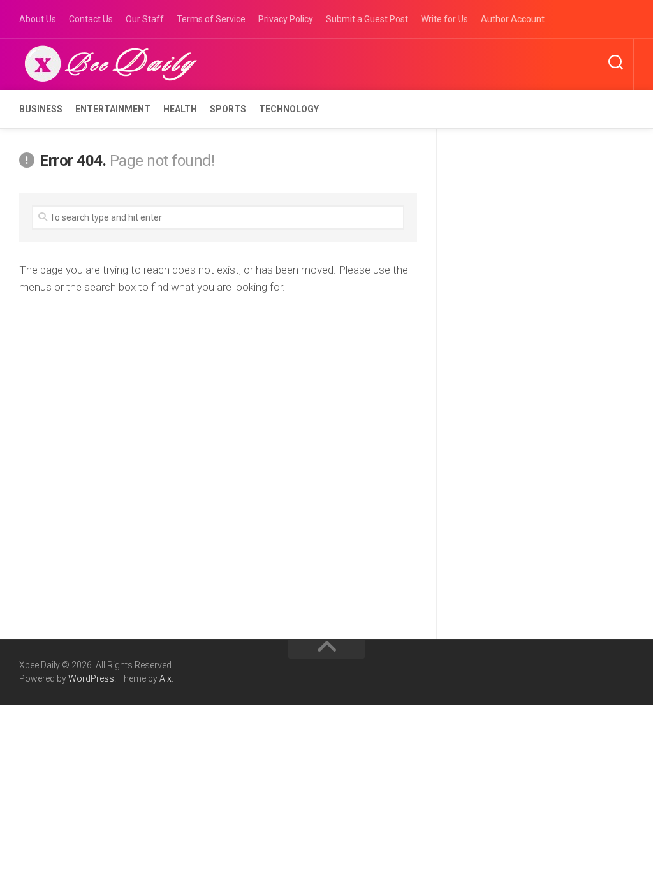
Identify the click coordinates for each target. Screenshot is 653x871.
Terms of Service (211, 19)
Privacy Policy (285, 19)
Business (40, 109)
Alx (165, 678)
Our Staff (145, 19)
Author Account (513, 19)
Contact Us (91, 19)
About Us (37, 19)
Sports (228, 109)
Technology (289, 109)
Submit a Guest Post (367, 19)
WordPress (91, 678)
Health (180, 109)
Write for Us (444, 19)
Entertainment (112, 109)
